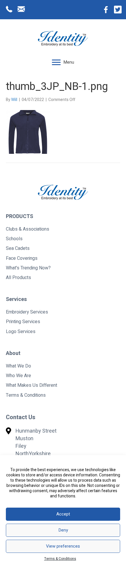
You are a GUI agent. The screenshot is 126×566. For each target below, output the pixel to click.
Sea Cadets (18, 248)
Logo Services (20, 331)
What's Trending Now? (28, 267)
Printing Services (23, 321)
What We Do (18, 366)
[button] (56, 62)
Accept (63, 514)
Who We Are (18, 375)
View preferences (63, 546)
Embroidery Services (27, 312)
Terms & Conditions (60, 558)
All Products (18, 277)
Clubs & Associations (27, 229)
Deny (63, 530)
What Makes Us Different (31, 385)
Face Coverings (22, 258)
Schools (14, 238)
